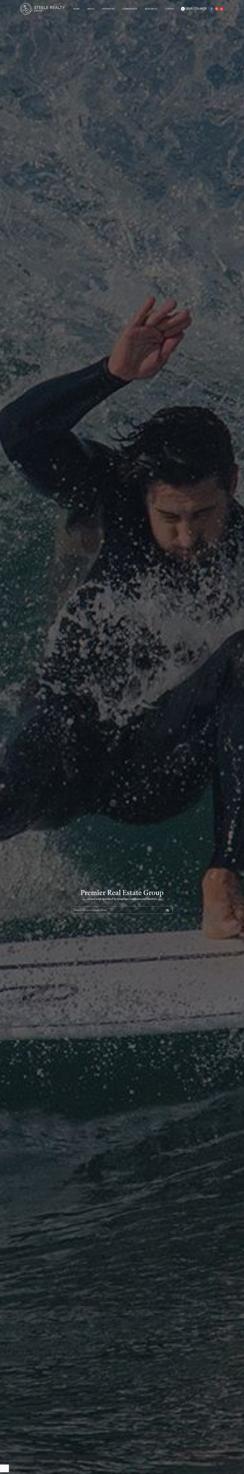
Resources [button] (151, 8)
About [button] (90, 8)
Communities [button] (129, 8)
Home (76, 8)
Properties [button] (108, 8)
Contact (170, 8)
